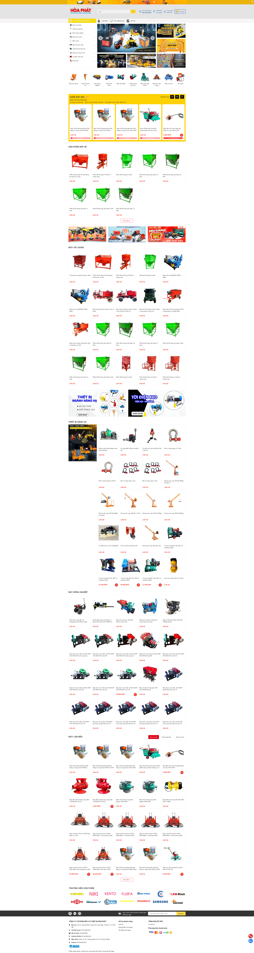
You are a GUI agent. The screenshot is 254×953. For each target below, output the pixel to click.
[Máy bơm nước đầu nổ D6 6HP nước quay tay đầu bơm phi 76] (173, 708)
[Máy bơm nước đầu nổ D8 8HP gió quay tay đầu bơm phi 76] (103, 708)
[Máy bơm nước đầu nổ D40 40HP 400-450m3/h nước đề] (127, 674)
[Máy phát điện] (121, 77)
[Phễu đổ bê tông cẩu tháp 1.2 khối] (80, 195)
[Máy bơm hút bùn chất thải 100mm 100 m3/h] (127, 606)
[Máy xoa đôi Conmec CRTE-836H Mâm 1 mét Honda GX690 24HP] (173, 820)
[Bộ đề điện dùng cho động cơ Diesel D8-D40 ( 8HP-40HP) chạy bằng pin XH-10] (103, 606)
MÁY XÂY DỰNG (76, 247)
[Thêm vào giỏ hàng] (181, 135)
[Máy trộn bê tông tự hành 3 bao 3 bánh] (103, 295)
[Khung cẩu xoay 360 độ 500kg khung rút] (174, 468)
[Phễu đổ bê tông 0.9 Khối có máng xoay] (103, 161)
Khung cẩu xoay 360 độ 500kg (152, 513)
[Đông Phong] (144, 894)
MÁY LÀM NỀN (75, 736)
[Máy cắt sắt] (127, 234)
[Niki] (94, 894)
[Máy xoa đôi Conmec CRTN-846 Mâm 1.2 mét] (80, 820)
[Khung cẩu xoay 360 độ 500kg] (152, 500)
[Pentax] (110, 901)
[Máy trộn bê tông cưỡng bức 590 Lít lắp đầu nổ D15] (80, 329)
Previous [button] (100, 38)
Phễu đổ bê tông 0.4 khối (124, 377)
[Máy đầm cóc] (87, 234)
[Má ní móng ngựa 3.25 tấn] (109, 468)
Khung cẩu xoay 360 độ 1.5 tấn (130, 513)
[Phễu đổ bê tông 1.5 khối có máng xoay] (150, 363)
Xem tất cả (126, 220)
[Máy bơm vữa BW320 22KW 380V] (80, 295)
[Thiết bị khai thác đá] (132, 77)
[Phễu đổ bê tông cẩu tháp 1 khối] (103, 363)
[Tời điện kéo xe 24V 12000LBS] (109, 533)
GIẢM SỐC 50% (77, 97)
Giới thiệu (105, 21)
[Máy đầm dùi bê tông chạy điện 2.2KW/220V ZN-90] (103, 786)
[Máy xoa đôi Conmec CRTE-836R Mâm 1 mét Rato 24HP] (150, 820)
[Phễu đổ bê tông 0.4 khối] (127, 363)
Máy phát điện (121, 83)
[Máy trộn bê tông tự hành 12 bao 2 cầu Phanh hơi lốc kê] (127, 295)
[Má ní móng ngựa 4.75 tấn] (174, 435)
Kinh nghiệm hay (119, 21)
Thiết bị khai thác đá (133, 84)
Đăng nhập (169, 12)
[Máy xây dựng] (73, 77)
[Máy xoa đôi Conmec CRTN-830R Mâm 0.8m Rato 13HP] (103, 854)
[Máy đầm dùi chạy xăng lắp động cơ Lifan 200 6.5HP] (173, 115)
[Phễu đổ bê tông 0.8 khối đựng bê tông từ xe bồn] (80, 161)
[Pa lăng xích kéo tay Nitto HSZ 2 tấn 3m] (152, 435)
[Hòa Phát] (160, 894)
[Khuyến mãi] (127, 2)
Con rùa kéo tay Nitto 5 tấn (129, 545)
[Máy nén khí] (168, 77)
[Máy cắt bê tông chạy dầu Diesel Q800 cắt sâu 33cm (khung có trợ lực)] (150, 115)
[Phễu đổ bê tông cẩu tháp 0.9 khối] (173, 161)
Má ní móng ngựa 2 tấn (149, 481)
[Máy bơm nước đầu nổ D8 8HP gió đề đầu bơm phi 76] (173, 674)
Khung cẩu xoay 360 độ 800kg (173, 513)
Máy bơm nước (109, 84)
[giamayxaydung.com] (144, 901)
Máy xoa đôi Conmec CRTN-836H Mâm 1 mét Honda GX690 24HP (103, 835)
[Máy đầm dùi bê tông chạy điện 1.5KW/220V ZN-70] (80, 786)
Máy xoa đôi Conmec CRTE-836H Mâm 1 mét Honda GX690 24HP (173, 835)
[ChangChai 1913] (77, 901)
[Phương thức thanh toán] (160, 932)
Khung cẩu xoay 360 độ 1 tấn (151, 545)
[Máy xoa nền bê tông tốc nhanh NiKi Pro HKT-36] (173, 854)
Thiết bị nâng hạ (85, 84)
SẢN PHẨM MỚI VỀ (77, 146)
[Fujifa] (127, 894)
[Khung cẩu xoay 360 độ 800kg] (174, 500)
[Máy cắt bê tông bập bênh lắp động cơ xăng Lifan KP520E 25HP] (80, 115)
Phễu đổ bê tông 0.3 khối (124, 174)
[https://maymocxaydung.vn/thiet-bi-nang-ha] (82, 442)
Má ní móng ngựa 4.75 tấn (172, 448)
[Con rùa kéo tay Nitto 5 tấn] (130, 533)
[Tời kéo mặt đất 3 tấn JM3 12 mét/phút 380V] (109, 565)
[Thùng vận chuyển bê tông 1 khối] (80, 262)
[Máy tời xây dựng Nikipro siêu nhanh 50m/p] (109, 435)
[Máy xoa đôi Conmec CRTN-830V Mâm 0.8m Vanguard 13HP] (80, 854)
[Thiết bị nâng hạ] (85, 77)
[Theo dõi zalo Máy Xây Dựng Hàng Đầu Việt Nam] (74, 913)
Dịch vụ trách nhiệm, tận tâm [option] (113, 102)
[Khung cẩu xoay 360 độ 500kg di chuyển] (109, 500)
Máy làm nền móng (157, 84)
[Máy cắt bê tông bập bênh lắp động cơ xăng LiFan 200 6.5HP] (127, 115)
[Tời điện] (171, 61)
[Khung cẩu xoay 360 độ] (171, 46)
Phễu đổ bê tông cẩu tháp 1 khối (103, 377)
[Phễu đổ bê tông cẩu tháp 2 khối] (103, 195)
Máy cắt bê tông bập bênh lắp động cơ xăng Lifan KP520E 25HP (79, 130)
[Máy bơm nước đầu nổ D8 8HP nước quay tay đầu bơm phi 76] (127, 708)
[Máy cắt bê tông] (141, 61)
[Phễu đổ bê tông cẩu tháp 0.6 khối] (150, 161)
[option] (126, 38)
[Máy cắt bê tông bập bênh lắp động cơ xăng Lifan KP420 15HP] (150, 854)
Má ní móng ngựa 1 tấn (128, 481)
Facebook (151, 924)
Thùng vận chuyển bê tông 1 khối (79, 275)
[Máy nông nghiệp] (97, 77)
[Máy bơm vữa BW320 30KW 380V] (173, 262)
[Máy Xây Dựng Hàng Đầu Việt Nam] (80, 11)
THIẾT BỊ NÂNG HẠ (77, 422)
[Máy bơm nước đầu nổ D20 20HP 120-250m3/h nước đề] (103, 640)
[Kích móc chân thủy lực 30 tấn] (174, 565)
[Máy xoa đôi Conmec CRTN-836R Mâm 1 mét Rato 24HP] (127, 820)
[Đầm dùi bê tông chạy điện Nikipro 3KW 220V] (150, 786)
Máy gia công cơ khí (145, 84)
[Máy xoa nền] (171, 31)
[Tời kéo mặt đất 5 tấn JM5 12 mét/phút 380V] (130, 565)
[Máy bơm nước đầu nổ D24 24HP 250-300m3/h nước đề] (173, 640)
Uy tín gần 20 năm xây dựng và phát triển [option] (89, 102)
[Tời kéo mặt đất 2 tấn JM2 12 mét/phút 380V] (174, 533)
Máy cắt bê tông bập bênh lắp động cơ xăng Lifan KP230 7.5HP (103, 130)
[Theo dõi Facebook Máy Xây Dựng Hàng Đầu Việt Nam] (70, 913)
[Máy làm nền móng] (156, 77)
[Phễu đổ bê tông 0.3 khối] (127, 161)
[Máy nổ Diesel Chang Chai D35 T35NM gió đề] (173, 606)
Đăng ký (181, 913)
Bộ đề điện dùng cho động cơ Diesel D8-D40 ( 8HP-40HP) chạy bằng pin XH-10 (103, 622)
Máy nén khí (169, 83)
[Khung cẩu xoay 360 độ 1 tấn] (152, 533)
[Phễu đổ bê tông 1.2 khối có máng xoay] (173, 363)
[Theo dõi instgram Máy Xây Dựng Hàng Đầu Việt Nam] (79, 913)
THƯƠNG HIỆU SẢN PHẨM (81, 888)
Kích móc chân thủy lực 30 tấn (173, 578)
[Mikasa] (94, 901)
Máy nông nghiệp (97, 84)
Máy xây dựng (73, 83)
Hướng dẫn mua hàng (125, 927)
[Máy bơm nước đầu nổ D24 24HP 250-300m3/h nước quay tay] (127, 640)
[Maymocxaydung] (127, 901)
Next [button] (152, 38)
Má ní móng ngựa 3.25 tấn (107, 481)
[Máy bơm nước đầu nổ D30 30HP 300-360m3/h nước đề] (80, 674)
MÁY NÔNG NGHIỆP (78, 592)
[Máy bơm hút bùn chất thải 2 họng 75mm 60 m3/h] (150, 606)
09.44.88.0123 (146, 12)
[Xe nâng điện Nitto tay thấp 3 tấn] (130, 435)
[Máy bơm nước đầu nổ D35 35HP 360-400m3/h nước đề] (103, 674)
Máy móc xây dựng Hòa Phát (92, 951)
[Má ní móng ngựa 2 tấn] (152, 468)
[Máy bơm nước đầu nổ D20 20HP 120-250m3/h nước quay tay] (80, 640)
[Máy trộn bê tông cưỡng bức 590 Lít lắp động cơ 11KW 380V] (173, 295)
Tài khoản (170, 11)
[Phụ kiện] (180, 77)
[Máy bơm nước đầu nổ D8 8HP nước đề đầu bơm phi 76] (80, 708)
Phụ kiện (180, 83)
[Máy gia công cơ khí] (144, 77)
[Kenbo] (77, 894)
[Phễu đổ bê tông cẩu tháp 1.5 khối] (127, 195)
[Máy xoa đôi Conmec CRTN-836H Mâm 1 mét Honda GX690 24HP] (103, 820)
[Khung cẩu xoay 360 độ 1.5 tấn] (130, 500)
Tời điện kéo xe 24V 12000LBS (108, 545)
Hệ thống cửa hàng (159, 11)
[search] (133, 11)
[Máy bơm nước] (109, 77)
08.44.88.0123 (81, 942)
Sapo (112, 951)
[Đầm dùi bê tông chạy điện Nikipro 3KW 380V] (127, 786)
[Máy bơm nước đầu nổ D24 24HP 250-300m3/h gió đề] (150, 640)
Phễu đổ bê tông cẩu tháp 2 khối (103, 208)
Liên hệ (132, 21)
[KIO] (177, 894)
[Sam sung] (160, 901)
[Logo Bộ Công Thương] (74, 946)
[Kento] (110, 894)
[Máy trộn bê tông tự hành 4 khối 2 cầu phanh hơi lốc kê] (150, 295)
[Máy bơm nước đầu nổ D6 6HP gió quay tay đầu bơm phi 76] (150, 708)
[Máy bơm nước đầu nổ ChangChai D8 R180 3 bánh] (80, 606)
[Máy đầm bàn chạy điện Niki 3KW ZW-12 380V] (173, 786)
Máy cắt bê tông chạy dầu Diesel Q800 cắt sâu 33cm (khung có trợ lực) (148, 130)
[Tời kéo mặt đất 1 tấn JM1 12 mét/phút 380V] (152, 565)
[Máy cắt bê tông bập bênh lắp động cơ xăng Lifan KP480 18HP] (127, 854)
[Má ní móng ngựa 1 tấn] (130, 468)
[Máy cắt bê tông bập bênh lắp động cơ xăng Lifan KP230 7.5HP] (103, 115)
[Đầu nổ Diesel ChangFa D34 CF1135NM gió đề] (150, 674)
